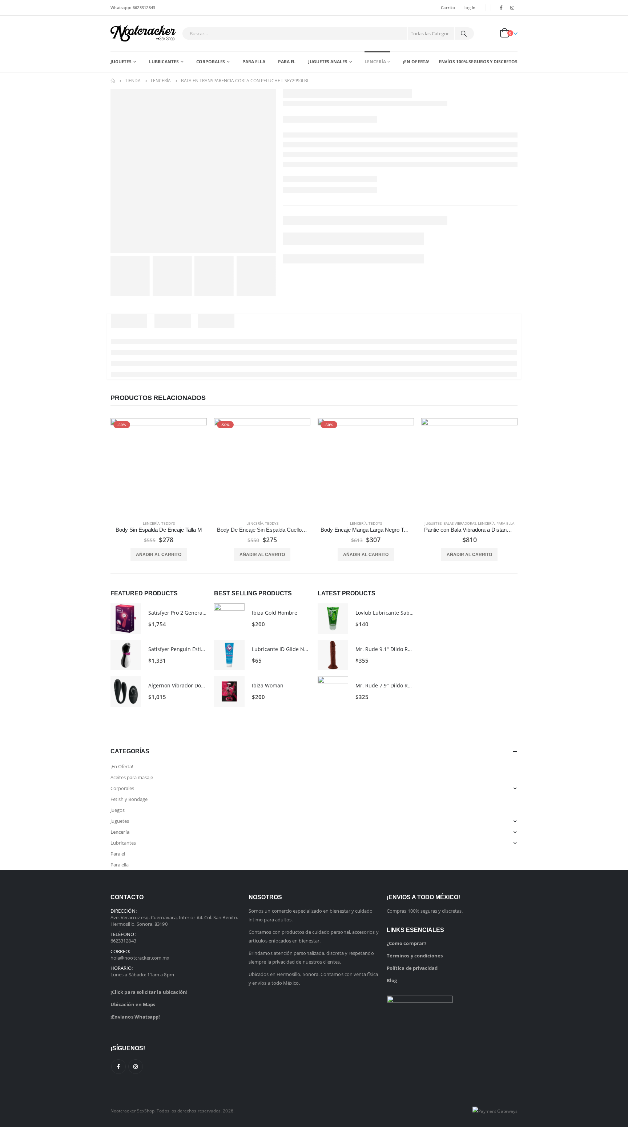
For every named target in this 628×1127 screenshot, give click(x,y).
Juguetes (121, 62)
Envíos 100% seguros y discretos (478, 62)
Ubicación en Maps (132, 1004)
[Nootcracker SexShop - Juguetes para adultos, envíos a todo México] (143, 33)
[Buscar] (464, 33)
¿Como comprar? (406, 943)
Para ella (253, 62)
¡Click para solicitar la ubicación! (149, 992)
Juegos (117, 810)
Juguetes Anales (327, 62)
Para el (286, 62)
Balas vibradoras (459, 523)
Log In (469, 7)
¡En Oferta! (416, 62)
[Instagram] (512, 7)
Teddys (168, 523)
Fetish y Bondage (129, 799)
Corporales (210, 62)
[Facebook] (501, 7)
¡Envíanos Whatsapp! (135, 1016)
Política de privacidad (412, 968)
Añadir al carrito (158, 554)
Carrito (448, 7)
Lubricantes (164, 62)
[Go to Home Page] (112, 80)
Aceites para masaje (131, 777)
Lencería (375, 62)
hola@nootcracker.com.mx (140, 958)
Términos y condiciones (415, 955)
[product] (469, 466)
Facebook (118, 1066)
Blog (392, 980)
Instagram (135, 1066)
